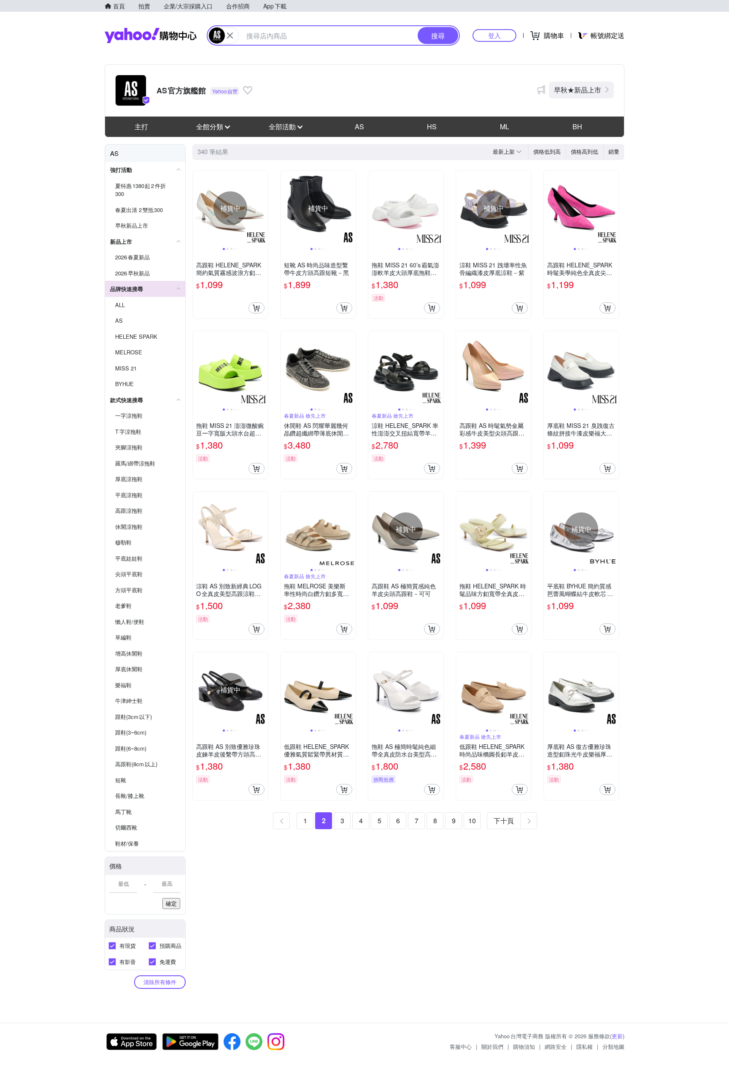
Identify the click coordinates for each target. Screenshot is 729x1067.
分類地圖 (613, 1047)
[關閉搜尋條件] (230, 35)
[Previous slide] (198, 208)
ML (504, 126)
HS (432, 126)
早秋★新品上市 (577, 90)
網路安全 (556, 1047)
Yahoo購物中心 (151, 35)
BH (577, 126)
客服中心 (461, 1047)
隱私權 (584, 1047)
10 (472, 820)
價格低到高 (547, 151)
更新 (617, 1036)
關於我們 (492, 1047)
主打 (141, 126)
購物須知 (524, 1047)
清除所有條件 (159, 982)
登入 (494, 35)
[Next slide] (262, 208)
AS (359, 126)
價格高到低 (584, 151)
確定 (171, 903)
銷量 (613, 151)
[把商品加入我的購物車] (256, 307)
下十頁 (504, 820)
